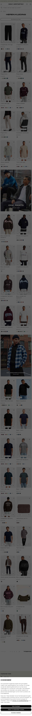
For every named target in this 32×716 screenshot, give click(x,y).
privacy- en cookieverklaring (20, 700)
